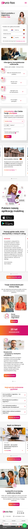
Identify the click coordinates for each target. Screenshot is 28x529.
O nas (4, 520)
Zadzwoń (6, 523)
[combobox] (7, 125)
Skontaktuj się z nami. (20, 41)
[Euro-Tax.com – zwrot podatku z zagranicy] (8, 4)
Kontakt (13, 520)
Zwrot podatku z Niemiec (11, 159)
